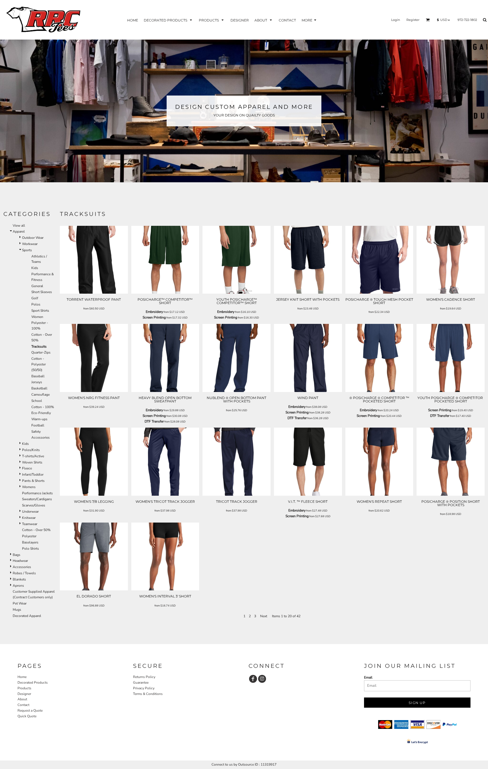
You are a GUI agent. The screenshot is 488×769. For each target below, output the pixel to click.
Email (368, 677)
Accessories (40, 437)
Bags (16, 555)
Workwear (30, 244)
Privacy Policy (143, 688)
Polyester (29, 536)
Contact (23, 705)
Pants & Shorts (33, 480)
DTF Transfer (154, 421)
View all (19, 225)
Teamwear (29, 524)
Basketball (39, 388)
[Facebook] (253, 679)
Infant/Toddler (32, 474)
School (36, 400)
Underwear (30, 511)
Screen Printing (154, 317)
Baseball (38, 376)
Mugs (17, 609)
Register (412, 20)
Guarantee (141, 682)
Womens (29, 487)
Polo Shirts (30, 548)
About (22, 699)
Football (37, 425)
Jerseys (36, 382)
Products (24, 688)
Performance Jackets (37, 493)
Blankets (19, 579)
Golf (34, 298)
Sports (27, 250)
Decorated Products (33, 682)
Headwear (20, 560)
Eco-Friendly (41, 413)
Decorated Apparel (27, 616)
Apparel (19, 231)
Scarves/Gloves (33, 505)
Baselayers (30, 542)
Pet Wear (20, 603)
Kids (34, 268)
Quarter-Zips (41, 352)
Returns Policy (144, 677)
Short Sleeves (41, 292)
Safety (36, 431)
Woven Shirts (32, 462)
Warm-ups (39, 419)
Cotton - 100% (42, 407)
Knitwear (29, 517)
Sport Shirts (40, 310)
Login (395, 20)
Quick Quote (27, 716)
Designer (24, 694)
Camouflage (40, 394)
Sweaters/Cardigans (37, 499)
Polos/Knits (31, 450)
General (37, 286)
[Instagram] (262, 679)
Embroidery (154, 311)
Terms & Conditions (148, 694)
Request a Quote (30, 710)
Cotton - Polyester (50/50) (38, 364)
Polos (35, 304)
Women (37, 317)
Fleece (27, 468)
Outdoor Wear (32, 237)
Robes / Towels (24, 573)
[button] (168, 19)
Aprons (18, 585)
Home (22, 677)
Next (263, 616)
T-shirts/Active (33, 456)
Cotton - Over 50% (36, 530)
